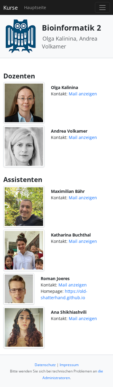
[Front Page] (20, 36)
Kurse (10, 7)
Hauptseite (35, 7)
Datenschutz (45, 364)
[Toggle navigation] (102, 7)
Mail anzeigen (83, 94)
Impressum (69, 364)
